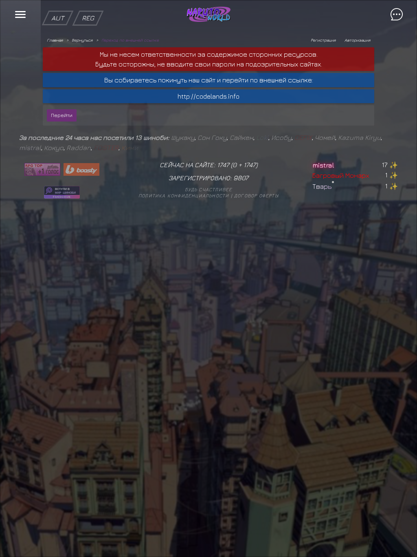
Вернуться (82, 40)
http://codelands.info (208, 96)
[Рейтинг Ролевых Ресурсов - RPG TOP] (42, 169)
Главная (55, 40)
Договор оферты (256, 195)
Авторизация (357, 40)
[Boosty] (81, 169)
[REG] (88, 4)
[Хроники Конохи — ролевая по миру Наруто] (62, 192)
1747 (250, 165)
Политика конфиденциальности (183, 195)
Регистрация (323, 40)
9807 (240, 178)
